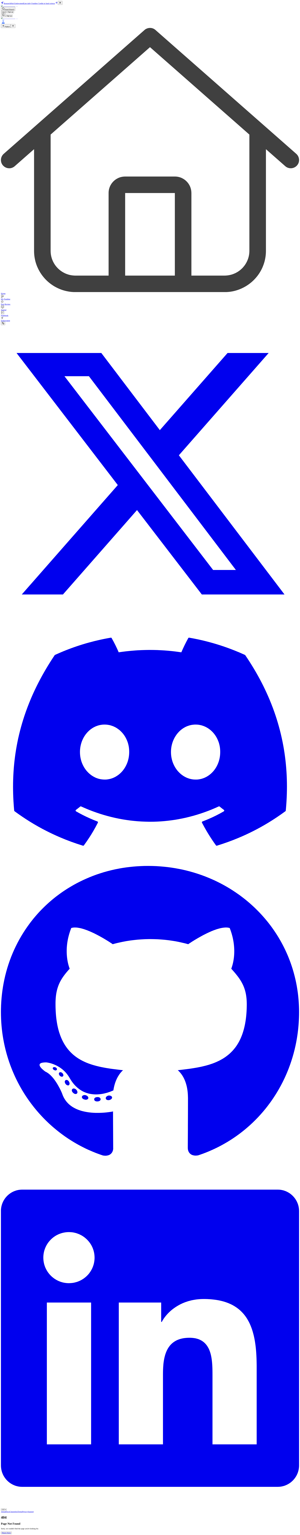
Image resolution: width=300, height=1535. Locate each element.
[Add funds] (3, 323)
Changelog (13, 1512)
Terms (20, 1512)
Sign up (10, 12)
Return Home (6, 1533)
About (3, 1512)
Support (31, 1512)
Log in (4, 12)
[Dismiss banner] (60, 3)
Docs (7, 1512)
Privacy (25, 1512)
